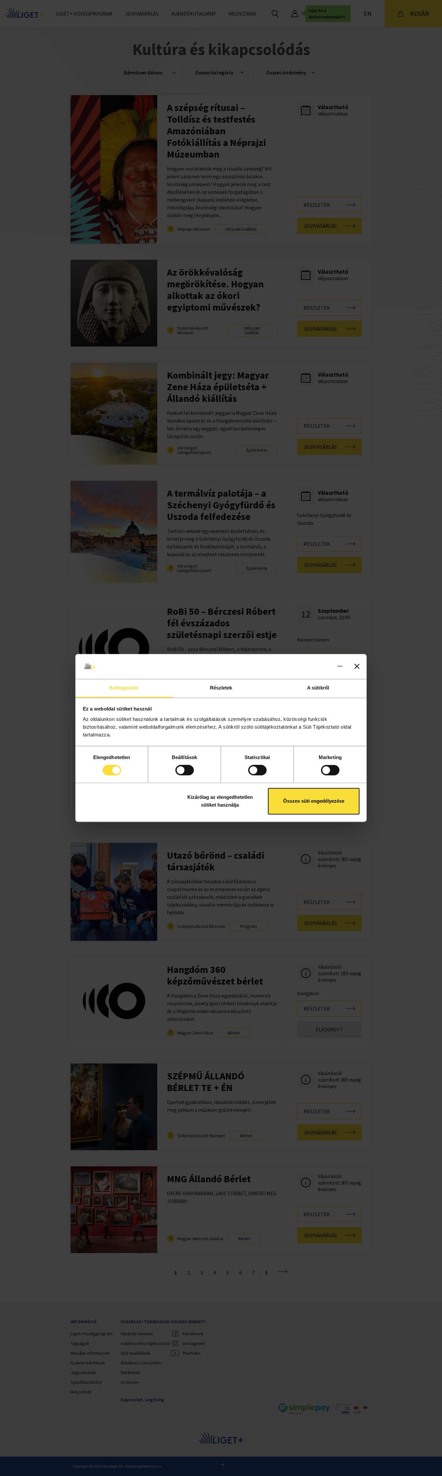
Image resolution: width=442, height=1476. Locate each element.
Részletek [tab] (221, 687)
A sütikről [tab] (318, 687)
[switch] (184, 770)
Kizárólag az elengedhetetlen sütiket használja (220, 801)
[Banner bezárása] (356, 666)
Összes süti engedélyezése (313, 801)
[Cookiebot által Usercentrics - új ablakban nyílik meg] (314, 666)
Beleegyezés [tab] (123, 687)
